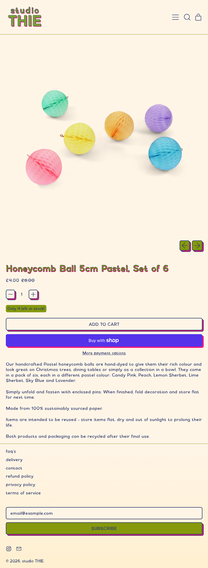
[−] (10, 294)
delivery (14, 459)
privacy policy (20, 484)
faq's (11, 451)
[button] (187, 17)
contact (14, 467)
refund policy (19, 476)
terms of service (23, 492)
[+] (33, 294)
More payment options (104, 353)
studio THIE (33, 561)
